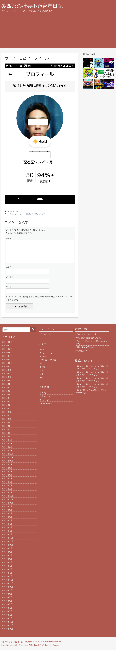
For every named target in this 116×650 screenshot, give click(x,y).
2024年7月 (7, 429)
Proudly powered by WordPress (14, 645)
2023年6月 (7, 475)
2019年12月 (8, 621)
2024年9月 (7, 422)
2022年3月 (7, 527)
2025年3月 (7, 401)
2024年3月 (7, 443)
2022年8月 (7, 510)
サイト (8, 287)
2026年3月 (7, 359)
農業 (41, 370)
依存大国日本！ (82, 350)
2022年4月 (7, 524)
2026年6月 (7, 349)
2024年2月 (7, 447)
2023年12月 (8, 454)
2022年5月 (7, 520)
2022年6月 (7, 517)
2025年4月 (7, 398)
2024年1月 (7, 450)
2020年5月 (7, 604)
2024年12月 (8, 412)
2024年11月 (8, 415)
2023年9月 (7, 464)
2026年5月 (7, 352)
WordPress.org (46, 403)
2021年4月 (7, 565)
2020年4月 (7, 607)
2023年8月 (7, 468)
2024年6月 (7, 433)
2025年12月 (8, 370)
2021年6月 (7, 558)
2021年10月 (8, 545)
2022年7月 (7, 513)
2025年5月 (7, 394)
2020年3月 (7, 611)
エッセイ (43, 356)
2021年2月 (7, 572)
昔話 (41, 363)
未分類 (42, 367)
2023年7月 (7, 471)
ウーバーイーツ (46, 353)
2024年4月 (7, 440)
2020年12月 (8, 579)
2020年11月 (8, 583)
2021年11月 (8, 541)
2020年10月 (8, 586)
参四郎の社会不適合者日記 (32, 5)
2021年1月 (7, 576)
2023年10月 (8, 461)
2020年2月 (7, 614)
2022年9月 (7, 506)
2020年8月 (7, 593)
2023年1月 (7, 492)
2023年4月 (7, 482)
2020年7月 (7, 597)
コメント (10, 238)
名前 (8, 267)
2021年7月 (7, 555)
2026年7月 (7, 345)
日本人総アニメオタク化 (86, 334)
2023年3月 (7, 485)
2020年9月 (7, 590)
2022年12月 (8, 496)
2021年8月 (7, 552)
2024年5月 (7, 436)
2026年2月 (7, 363)
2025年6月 (7, 391)
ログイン (43, 393)
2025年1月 (7, 408)
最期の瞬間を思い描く (85, 347)
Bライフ (43, 349)
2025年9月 (7, 380)
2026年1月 (7, 366)
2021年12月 (8, 538)
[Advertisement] (58, 32)
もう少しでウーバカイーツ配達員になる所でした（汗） (26, 214)
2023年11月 (8, 457)
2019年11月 (8, 625)
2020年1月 (7, 618)
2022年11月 (8, 499)
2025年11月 (8, 373)
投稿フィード (45, 396)
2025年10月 (8, 377)
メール (9, 277)
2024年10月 (8, 419)
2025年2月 (7, 405)
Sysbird (56, 645)
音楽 (41, 374)
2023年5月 (7, 478)
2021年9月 (7, 548)
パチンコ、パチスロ (48, 360)
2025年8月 (7, 384)
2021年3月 (7, 569)
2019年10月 (8, 628)
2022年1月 (7, 534)
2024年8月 (7, 426)
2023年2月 (7, 489)
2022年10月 (8, 503)
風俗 (41, 377)
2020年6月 (7, 600)
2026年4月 (7, 356)
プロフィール (45, 334)
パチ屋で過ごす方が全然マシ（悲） (90, 390)
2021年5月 (7, 562)
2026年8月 (7, 342)
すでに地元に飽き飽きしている (89, 338)
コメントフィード (47, 400)
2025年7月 (7, 387)
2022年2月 (7, 531)
